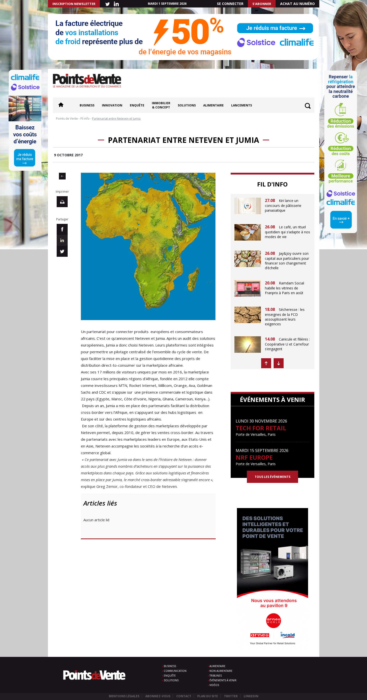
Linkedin (251, 696)
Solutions (187, 105)
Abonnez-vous (157, 696)
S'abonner (261, 3)
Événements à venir (222, 680)
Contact (183, 696)
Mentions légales (124, 696)
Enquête (137, 105)
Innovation (112, 105)
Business (87, 105)
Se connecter (230, 3)
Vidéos (214, 685)
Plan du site (207, 696)
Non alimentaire (220, 671)
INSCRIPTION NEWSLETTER (73, 3)
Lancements (241, 105)
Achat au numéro (297, 3)
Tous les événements (272, 477)
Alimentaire (213, 105)
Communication (175, 671)
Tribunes (215, 675)
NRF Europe (254, 457)
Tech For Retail (261, 428)
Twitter (231, 696)
